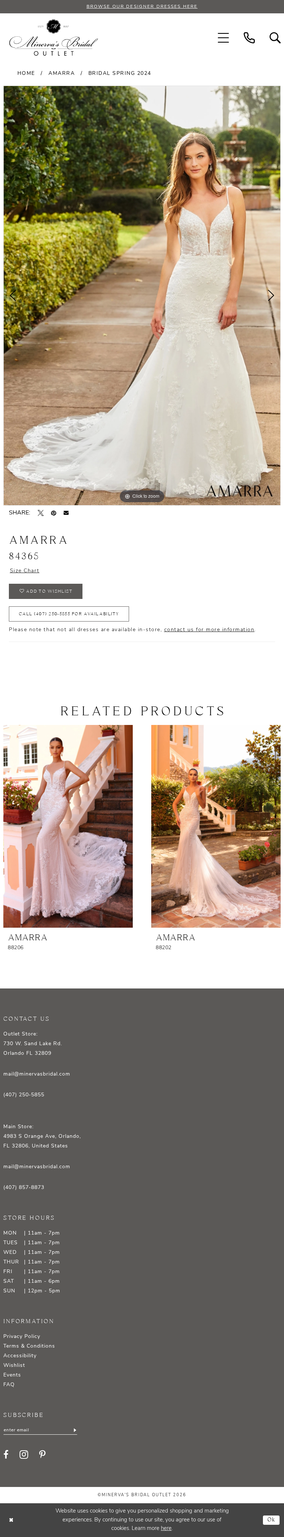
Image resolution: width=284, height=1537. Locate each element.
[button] (223, 38)
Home (26, 73)
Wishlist (14, 1365)
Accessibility (20, 1356)
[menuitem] (223, 38)
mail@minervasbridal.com (36, 1074)
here (166, 1528)
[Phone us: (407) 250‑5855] (249, 38)
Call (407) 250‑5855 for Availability (69, 614)
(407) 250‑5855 (23, 1095)
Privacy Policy (21, 1336)
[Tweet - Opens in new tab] (41, 513)
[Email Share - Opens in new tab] (66, 513)
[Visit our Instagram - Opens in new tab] (24, 1455)
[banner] (53, 37)
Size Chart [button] (25, 571)
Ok (271, 1520)
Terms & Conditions (29, 1346)
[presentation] (68, 826)
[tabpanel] (142, 295)
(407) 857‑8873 (23, 1187)
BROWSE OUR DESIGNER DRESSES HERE (142, 6)
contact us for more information (209, 630)
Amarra (61, 73)
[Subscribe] (74, 1430)
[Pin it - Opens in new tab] (53, 513)
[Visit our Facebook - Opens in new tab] (6, 1454)
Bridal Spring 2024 (119, 73)
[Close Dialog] (11, 1520)
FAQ (9, 1385)
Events (12, 1375)
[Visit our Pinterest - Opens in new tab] (42, 1454)
